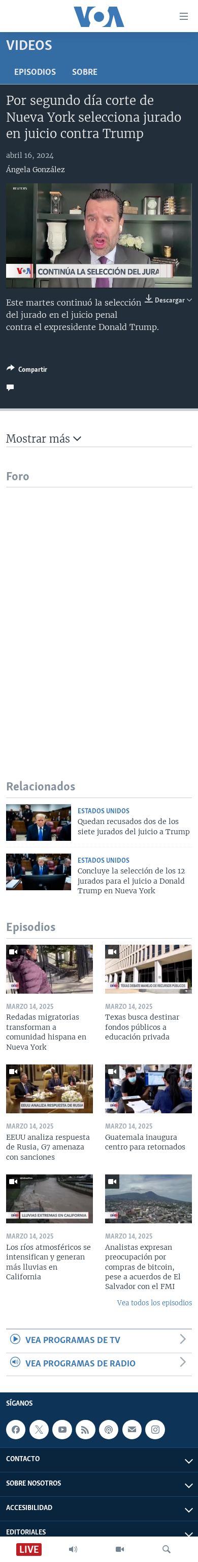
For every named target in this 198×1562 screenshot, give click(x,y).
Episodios (35, 72)
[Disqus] (99, 614)
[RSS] (85, 1429)
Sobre (84, 72)
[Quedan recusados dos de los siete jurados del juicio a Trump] (38, 822)
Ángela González (35, 169)
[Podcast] (108, 1429)
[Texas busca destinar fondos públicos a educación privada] (148, 969)
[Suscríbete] (132, 1429)
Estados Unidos (103, 811)
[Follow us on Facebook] (15, 1429)
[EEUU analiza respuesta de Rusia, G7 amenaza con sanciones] (49, 1088)
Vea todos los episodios (154, 1303)
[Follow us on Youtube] (62, 1429)
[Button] (27, 371)
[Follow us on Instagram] (154, 1429)
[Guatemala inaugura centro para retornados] (148, 1088)
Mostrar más (39, 438)
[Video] (120, 1549)
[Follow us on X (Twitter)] (39, 1429)
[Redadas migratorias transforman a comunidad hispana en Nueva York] (49, 969)
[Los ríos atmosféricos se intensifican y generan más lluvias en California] (49, 1198)
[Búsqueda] (166, 1549)
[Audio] (73, 1549)
